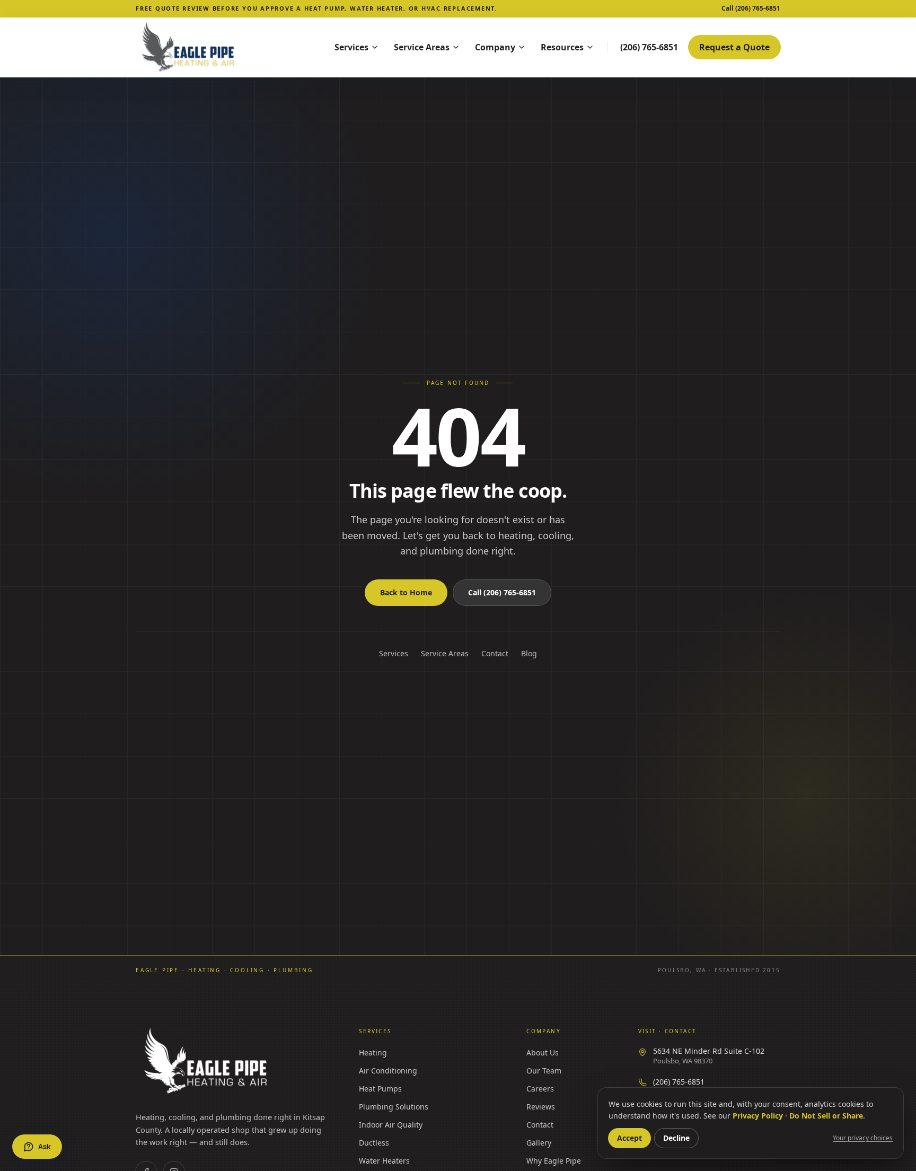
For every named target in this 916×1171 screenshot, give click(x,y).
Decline (676, 1138)
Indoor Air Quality (390, 1125)
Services (351, 47)
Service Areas (422, 47)
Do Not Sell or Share (826, 1116)
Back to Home (406, 592)
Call (750, 8)
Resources (562, 47)
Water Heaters (384, 1161)
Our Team (543, 1071)
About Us (542, 1052)
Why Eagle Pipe (553, 1161)
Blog (529, 653)
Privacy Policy (758, 1116)
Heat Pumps (380, 1089)
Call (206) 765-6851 (502, 592)
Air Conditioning (388, 1071)
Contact (494, 653)
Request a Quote (734, 47)
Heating (373, 1052)
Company (495, 47)
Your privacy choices (863, 1138)
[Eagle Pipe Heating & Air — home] (207, 1061)
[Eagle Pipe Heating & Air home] (220, 47)
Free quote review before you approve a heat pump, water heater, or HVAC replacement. (316, 8)
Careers (540, 1089)
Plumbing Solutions (393, 1107)
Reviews (540, 1107)
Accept (629, 1138)
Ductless (374, 1143)
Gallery (538, 1143)
